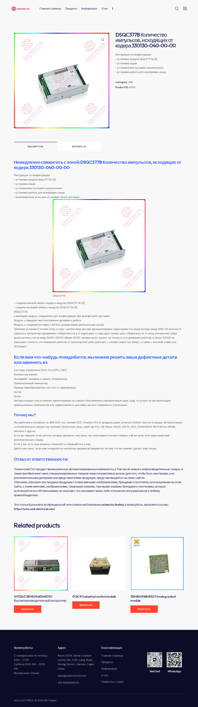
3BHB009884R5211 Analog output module (153, 598)
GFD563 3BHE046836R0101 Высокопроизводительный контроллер (40, 598)
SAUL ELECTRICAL (24, 700)
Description (35, 146)
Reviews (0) (79, 146)
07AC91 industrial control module (94, 596)
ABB (130, 82)
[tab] (35, 146)
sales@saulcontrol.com (72, 675)
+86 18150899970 (68, 682)
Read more (27, 608)
